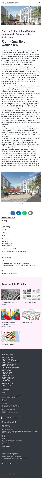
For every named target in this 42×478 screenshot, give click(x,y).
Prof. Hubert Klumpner (7, 375)
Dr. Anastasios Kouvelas (7, 377)
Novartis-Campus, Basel (7, 344)
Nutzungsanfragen (6, 463)
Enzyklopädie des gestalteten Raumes (9, 303)
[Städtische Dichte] (31, 314)
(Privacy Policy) (9, 474)
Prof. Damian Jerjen (6, 372)
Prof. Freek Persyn (6, 380)
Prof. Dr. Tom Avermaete (7, 359)
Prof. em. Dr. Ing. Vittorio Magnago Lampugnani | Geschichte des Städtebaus (18, 33)
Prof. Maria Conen (6, 362)
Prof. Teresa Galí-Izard (7, 365)
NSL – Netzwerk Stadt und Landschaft (10, 3)
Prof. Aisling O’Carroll (7, 379)
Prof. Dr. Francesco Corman (8, 364)
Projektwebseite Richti (8, 217)
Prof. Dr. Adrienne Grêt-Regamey (10, 367)
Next (38, 188)
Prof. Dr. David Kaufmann (8, 374)
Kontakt (3, 461)
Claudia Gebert (5, 411)
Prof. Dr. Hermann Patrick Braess (10, 361)
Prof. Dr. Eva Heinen (6, 370)
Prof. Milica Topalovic (7, 383)
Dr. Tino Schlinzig (6, 382)
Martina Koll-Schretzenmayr (15, 431)
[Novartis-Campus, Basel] (10, 336)
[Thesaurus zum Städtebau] (31, 294)
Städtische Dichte (27, 322)
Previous (4, 188)
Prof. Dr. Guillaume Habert (8, 369)
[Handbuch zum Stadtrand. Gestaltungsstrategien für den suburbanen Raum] (10, 314)
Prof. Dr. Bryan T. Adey (7, 357)
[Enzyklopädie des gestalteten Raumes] (10, 294)
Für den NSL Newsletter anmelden (12, 417)
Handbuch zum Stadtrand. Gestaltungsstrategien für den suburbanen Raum (9, 324)
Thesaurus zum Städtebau (29, 302)
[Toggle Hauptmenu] (21, 2)
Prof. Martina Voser (6, 385)
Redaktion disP (5, 446)
